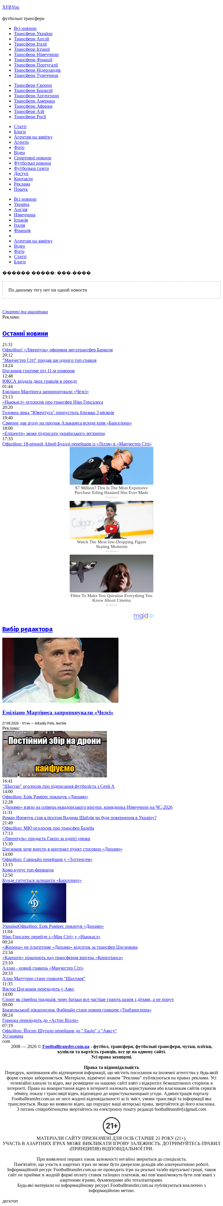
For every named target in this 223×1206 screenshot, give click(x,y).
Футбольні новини (32, 163)
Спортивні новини (32, 157)
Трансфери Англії (31, 38)
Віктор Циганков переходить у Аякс (38, 988)
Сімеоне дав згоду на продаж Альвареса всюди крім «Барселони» (67, 422)
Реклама (22, 183)
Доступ (21, 173)
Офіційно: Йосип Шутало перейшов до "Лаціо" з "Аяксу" (59, 1030)
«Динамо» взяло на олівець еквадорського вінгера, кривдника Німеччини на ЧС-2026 (87, 807)
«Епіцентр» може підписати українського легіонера (53, 433)
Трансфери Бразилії (33, 90)
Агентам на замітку (33, 136)
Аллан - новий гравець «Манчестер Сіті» (43, 968)
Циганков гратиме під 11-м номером (38, 370)
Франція (22, 230)
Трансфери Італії (30, 44)
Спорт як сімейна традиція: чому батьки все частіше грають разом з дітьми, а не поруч (88, 999)
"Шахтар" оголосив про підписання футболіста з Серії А (58, 786)
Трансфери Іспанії (32, 49)
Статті (20, 126)
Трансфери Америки (34, 100)
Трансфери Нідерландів (37, 70)
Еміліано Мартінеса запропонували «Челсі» (45, 391)
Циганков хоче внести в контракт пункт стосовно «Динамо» (62, 848)
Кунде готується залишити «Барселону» (42, 880)
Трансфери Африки (33, 106)
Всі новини (25, 28)
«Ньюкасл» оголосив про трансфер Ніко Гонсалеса (52, 402)
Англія (20, 209)
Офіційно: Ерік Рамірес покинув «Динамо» (45, 796)
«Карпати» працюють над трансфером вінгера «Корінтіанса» (62, 957)
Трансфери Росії (30, 116)
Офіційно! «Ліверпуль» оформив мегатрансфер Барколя (57, 349)
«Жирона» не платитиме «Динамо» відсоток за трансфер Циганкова (70, 947)
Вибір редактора (27, 629)
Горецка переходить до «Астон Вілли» (40, 1020)
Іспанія (21, 220)
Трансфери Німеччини (36, 54)
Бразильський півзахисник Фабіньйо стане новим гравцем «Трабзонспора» (77, 1009)
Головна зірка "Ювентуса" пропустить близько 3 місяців (58, 412)
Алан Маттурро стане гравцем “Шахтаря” (43, 978)
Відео (19, 152)
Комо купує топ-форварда (28, 869)
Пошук (21, 189)
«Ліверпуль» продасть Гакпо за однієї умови (46, 838)
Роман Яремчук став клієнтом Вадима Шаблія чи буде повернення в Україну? (79, 817)
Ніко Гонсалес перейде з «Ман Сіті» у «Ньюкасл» (51, 936)
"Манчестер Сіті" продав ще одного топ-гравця (49, 360)
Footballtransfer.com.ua (65, 1046)
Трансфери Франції (33, 59)
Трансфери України (33, 33)
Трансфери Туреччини (36, 75)
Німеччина (24, 214)
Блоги (20, 131)
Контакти (23, 178)
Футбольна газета (31, 168)
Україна (21, 204)
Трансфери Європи (33, 85)
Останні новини (25, 333)
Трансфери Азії (29, 111)
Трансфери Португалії (36, 64)
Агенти (21, 142)
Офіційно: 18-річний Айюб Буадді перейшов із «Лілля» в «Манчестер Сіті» (77, 443)
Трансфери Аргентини (36, 95)
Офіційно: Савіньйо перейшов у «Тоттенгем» (47, 859)
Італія (19, 225)
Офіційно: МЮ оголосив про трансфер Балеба (48, 828)
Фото (19, 147)
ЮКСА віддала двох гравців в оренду (39, 381)
